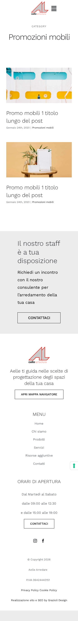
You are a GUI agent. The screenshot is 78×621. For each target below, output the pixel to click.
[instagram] (35, 541)
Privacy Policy (30, 590)
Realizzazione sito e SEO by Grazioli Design (39, 600)
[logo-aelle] (39, 345)
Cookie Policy (48, 590)
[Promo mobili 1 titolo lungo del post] (39, 85)
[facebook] (43, 541)
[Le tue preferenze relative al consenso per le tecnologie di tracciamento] (74, 466)
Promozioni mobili (43, 127)
